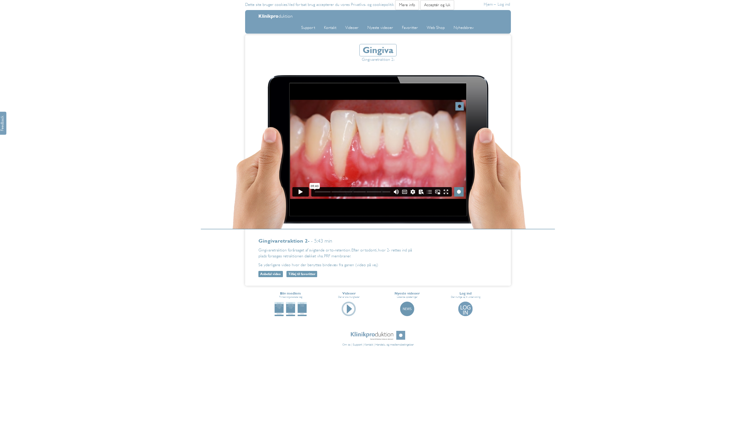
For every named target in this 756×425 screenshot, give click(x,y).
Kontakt (368, 344)
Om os (346, 344)
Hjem (490, 4)
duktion (275, 16)
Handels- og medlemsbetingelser (394, 344)
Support (357, 344)
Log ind (504, 4)
